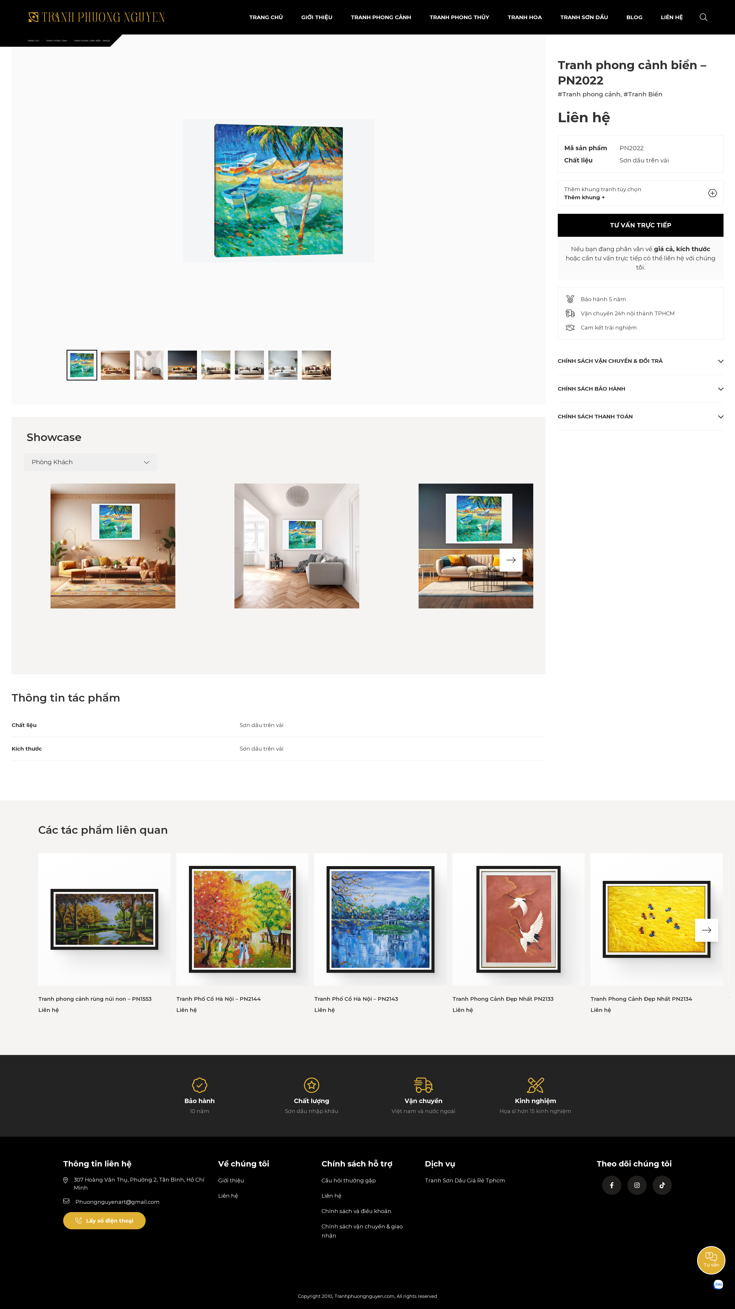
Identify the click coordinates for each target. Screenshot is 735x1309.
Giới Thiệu (316, 17)
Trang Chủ (266, 17)
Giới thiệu (231, 1180)
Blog (634, 17)
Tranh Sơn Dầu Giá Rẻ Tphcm (465, 1180)
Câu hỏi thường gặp (349, 1180)
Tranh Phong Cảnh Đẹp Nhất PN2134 (641, 999)
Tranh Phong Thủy (459, 17)
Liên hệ (228, 1196)
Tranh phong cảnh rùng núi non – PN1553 (95, 999)
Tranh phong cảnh (381, 17)
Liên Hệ (672, 17)
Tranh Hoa (525, 17)
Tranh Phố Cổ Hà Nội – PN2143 (356, 999)
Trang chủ (33, 40)
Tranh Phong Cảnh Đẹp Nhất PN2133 (503, 999)
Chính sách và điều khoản (356, 1211)
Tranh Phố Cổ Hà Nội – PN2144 (218, 999)
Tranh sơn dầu (584, 17)
